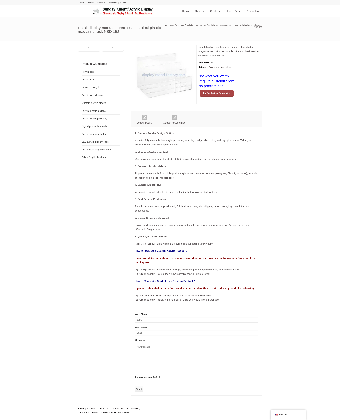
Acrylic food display (92, 95)
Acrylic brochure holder (220, 67)
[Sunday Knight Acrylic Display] (122, 11)
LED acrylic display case (95, 141)
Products (101, 2)
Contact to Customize (218, 93)
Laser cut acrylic (91, 87)
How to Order (233, 11)
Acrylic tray (88, 79)
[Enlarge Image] (163, 47)
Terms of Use (117, 408)
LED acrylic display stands (96, 149)
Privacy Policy (133, 408)
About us (91, 2)
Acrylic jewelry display (94, 110)
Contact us (112, 2)
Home (81, 2)
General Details (144, 122)
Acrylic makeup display (94, 118)
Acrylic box (88, 71)
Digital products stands (94, 126)
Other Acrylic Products (94, 157)
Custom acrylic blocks (94, 102)
